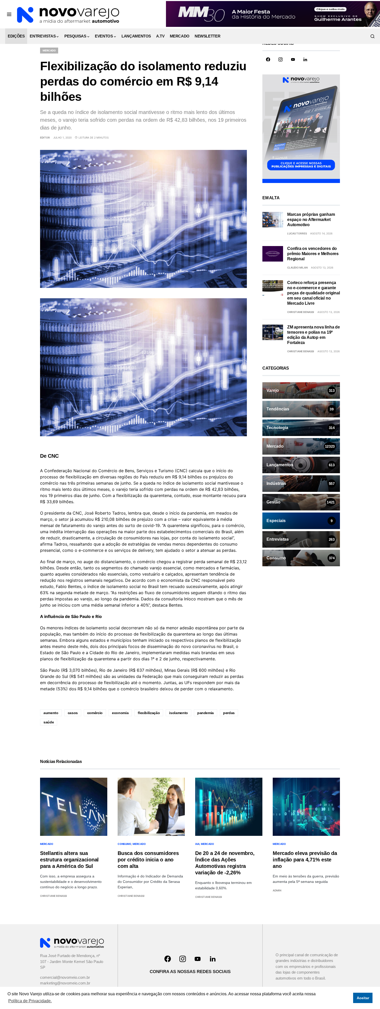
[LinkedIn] (305, 59)
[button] (9, 14)
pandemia (205, 713)
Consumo (124, 843)
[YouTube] (293, 59)
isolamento (178, 713)
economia (120, 713)
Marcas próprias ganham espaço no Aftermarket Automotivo (311, 219)
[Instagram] (280, 59)
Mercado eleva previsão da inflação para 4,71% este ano (305, 859)
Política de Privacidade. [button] (30, 1001)
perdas (229, 713)
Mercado (49, 50)
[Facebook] (268, 59)
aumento (50, 713)
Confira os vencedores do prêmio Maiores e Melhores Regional (313, 253)
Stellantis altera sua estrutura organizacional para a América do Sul (69, 859)
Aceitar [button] (363, 998)
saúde (48, 722)
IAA (197, 843)
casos (73, 713)
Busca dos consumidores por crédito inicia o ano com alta (148, 859)
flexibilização (149, 713)
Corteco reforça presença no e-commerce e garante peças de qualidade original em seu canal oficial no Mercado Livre (313, 292)
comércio (95, 713)
